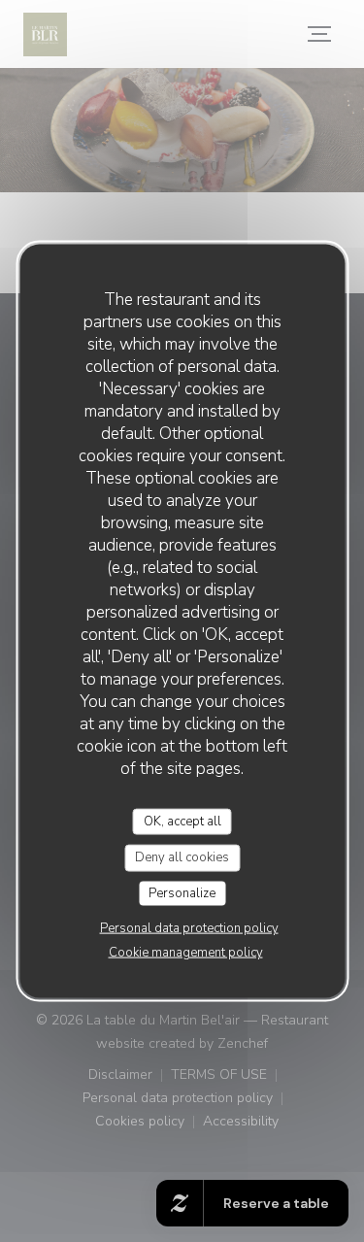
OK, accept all (182, 820)
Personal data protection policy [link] (189, 928)
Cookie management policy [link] (186, 952)
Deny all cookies (182, 857)
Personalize (182, 892)
